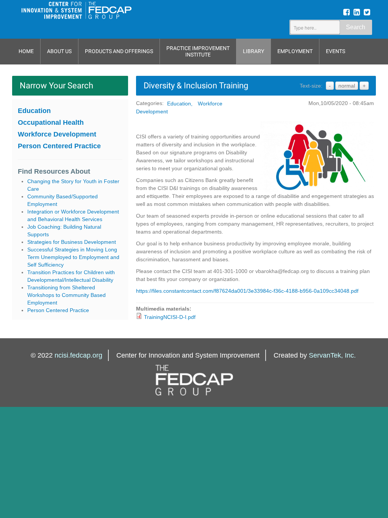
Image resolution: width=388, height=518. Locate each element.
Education (34, 111)
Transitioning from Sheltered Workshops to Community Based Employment (66, 295)
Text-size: (311, 86)
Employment (295, 51)
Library (253, 51)
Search (355, 27)
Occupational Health (51, 122)
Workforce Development (57, 134)
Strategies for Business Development (71, 242)
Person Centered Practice (59, 146)
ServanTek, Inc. (332, 355)
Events (335, 51)
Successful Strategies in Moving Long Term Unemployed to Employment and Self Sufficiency (73, 257)
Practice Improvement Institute (198, 51)
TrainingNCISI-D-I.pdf (170, 317)
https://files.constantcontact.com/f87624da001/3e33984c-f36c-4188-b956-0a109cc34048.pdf (247, 291)
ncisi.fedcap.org (78, 355)
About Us (59, 51)
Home (26, 51)
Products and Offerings (119, 51)
